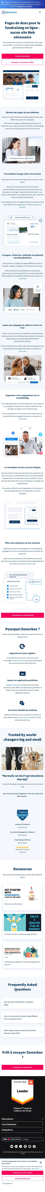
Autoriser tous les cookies (22, 1173)
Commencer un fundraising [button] (22, 615)
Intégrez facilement (13, 685)
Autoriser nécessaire (22, 1178)
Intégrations (7, 1130)
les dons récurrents (19, 660)
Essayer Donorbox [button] (22, 56)
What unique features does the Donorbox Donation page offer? (20, 1031)
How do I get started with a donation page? (18, 1003)
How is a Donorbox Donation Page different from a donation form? (21, 1017)
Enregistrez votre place (24, 6)
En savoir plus (31, 564)
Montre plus (35, 1169)
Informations (7, 1119)
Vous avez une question (28, 717)
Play (22, 759)
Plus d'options (7, 1183)
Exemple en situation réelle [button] (22, 62)
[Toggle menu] (40, 12)
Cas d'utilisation (9, 1124)
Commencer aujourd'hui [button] (22, 1067)
